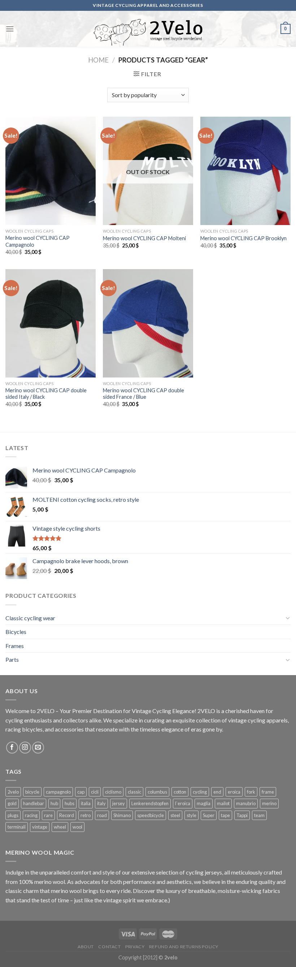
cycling (200, 792)
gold (12, 803)
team (259, 815)
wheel (60, 827)
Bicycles (15, 631)
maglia (203, 803)
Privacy (134, 946)
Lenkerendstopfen (150, 803)
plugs (13, 815)
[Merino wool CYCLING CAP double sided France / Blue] (148, 323)
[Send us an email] (38, 748)
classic (134, 792)
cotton (180, 792)
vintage (39, 827)
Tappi (242, 815)
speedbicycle (150, 815)
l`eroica (182, 803)
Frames (14, 645)
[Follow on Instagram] (25, 748)
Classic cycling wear (30, 617)
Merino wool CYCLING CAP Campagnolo (37, 241)
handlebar (33, 803)
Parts (12, 659)
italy (101, 803)
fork (251, 792)
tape (225, 815)
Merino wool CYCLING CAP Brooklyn (243, 238)
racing (31, 815)
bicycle (32, 792)
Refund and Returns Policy (183, 946)
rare (48, 815)
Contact (109, 946)
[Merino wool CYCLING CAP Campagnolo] (50, 171)
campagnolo (58, 792)
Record (66, 815)
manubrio (246, 803)
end (217, 792)
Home (98, 60)
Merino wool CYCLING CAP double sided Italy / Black (46, 393)
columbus (157, 792)
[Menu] (9, 29)
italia (86, 803)
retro (85, 815)
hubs (69, 803)
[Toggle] (288, 617)
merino (269, 803)
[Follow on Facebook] (12, 748)
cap (80, 792)
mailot (223, 803)
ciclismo (113, 792)
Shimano (122, 815)
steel (175, 815)
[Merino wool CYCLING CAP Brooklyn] (245, 171)
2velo (13, 792)
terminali (17, 827)
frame (268, 792)
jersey (118, 803)
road (102, 815)
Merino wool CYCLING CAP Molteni (144, 238)
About (86, 946)
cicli (95, 792)
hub (54, 803)
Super (208, 815)
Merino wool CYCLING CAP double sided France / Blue (143, 393)
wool (77, 827)
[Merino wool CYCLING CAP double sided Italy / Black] (50, 323)
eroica (234, 792)
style (191, 815)
